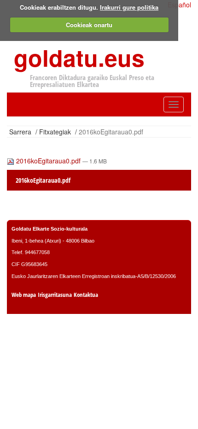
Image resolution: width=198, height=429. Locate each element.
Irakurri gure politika (129, 7)
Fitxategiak (55, 131)
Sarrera (20, 131)
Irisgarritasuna (55, 295)
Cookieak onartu (89, 24)
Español (179, 4)
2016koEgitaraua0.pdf (48, 160)
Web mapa (24, 295)
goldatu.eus (79, 57)
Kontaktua (86, 295)
